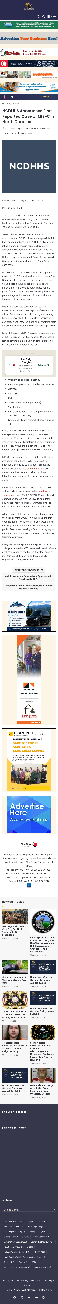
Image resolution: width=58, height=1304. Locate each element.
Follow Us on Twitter (14, 1127)
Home (7, 103)
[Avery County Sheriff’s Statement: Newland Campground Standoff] (15, 1000)
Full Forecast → (48, 97)
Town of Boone (27, 1262)
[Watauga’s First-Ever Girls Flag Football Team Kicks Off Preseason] (15, 916)
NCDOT (39, 1252)
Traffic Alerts (45, 1289)
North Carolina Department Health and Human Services (27, 128)
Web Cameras (29, 1289)
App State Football (14, 1226)
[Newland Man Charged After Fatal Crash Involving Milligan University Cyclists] (43, 1075)
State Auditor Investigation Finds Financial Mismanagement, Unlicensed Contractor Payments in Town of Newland (42, 1051)
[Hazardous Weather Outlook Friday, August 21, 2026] (43, 998)
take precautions (30, 468)
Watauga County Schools (17, 1267)
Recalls (9, 1262)
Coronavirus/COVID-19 (29, 569)
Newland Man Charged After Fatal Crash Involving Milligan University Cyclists (42, 1089)
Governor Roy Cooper (15, 1242)
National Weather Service (17, 1252)
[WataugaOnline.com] (29, 6)
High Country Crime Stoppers (18, 1247)
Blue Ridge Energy (38, 1226)
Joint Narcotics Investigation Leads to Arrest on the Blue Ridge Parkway (14, 1047)
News (16, 103)
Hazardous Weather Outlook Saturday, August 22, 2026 (41, 980)
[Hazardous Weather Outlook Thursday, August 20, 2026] (15, 1075)
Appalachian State (14, 1221)
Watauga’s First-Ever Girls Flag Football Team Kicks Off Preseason (13, 930)
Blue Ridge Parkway (14, 1232)
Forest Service (41, 1237)
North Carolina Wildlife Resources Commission (25, 1257)
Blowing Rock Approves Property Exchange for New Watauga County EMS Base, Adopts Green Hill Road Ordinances (43, 944)
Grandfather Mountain (42, 1242)
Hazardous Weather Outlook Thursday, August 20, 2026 (13, 1088)
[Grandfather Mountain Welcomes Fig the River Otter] (15, 967)
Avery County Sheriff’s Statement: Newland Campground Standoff (14, 1014)
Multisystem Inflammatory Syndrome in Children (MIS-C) (29, 578)
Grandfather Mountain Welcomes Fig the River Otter (14, 980)
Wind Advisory (42, 1267)
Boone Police (38, 1232)
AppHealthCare (37, 1221)
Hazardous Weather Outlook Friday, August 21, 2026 (42, 1011)
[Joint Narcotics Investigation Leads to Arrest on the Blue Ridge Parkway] (15, 1032)
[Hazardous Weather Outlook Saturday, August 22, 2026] (43, 967)
